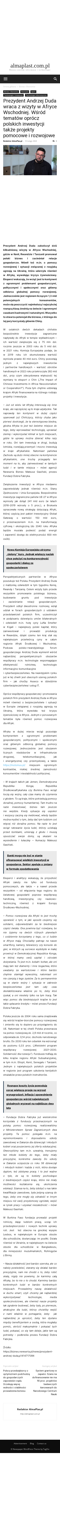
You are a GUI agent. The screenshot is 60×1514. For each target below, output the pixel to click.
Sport (33, 91)
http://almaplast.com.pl (30, 1414)
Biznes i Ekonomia (27, 86)
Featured (24, 91)
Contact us (41, 1443)
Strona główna (9, 86)
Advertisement (20, 1443)
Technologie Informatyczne (36, 95)
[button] (5, 79)
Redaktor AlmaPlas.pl (12, 141)
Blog (32, 1443)
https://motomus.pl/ (14, 765)
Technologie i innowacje (13, 95)
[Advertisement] (30, 30)
